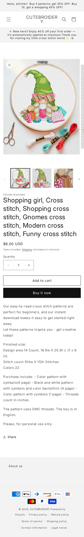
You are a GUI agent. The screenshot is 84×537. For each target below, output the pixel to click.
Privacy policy (38, 514)
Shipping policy (57, 521)
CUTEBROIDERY (40, 509)
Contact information (34, 527)
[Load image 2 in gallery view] (41, 178)
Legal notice (59, 527)
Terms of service (32, 521)
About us (15, 466)
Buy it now (42, 293)
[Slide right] (79, 179)
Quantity (9, 256)
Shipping (27, 249)
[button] (8, 19)
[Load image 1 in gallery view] (20, 178)
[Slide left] (4, 179)
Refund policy (60, 514)
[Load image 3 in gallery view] (63, 178)
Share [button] (12, 437)
